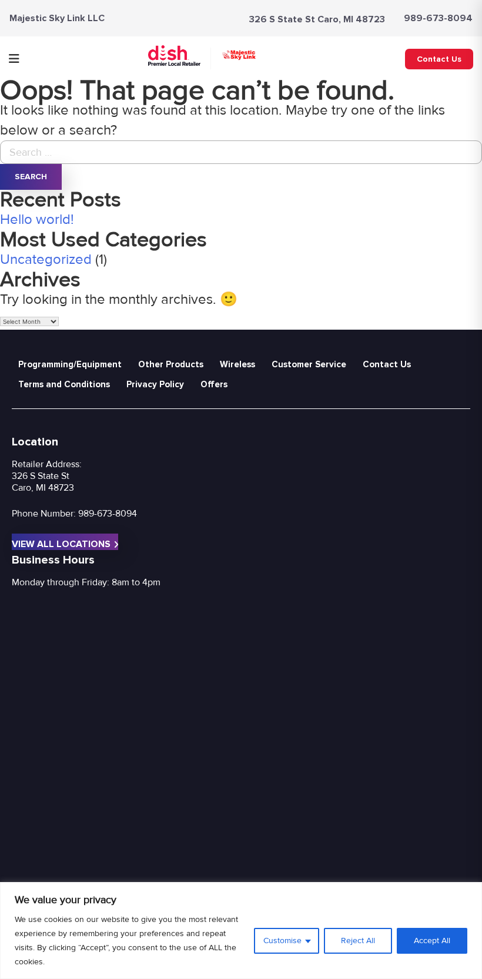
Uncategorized (46, 259)
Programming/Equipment (70, 364)
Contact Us (439, 59)
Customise (282, 941)
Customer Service (309, 364)
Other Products (170, 364)
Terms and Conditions (64, 384)
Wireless (237, 364)
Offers (213, 384)
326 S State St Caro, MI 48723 (317, 19)
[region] (241, 930)
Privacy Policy (155, 384)
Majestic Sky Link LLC (57, 18)
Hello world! (37, 219)
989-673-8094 (438, 18)
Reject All (358, 941)
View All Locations (61, 544)
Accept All (432, 941)
